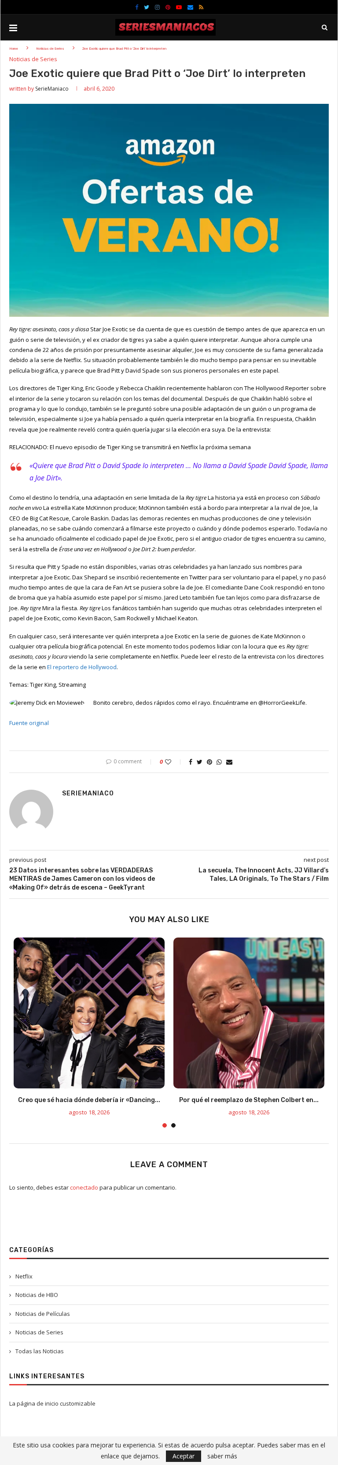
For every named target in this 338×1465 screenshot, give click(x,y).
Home (13, 49)
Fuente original (29, 723)
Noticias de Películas (42, 1314)
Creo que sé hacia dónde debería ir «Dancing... (89, 1100)
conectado (84, 1187)
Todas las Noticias (39, 1351)
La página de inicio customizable (52, 1403)
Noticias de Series (50, 49)
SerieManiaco (52, 88)
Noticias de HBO (36, 1295)
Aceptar (184, 1456)
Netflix (24, 1276)
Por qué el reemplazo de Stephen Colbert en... (249, 1100)
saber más (222, 1456)
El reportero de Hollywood (82, 667)
